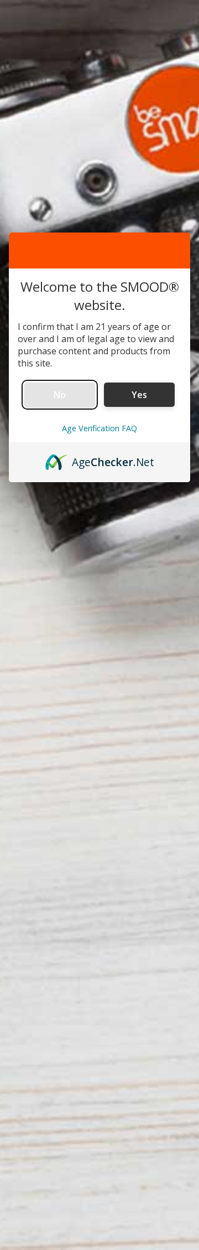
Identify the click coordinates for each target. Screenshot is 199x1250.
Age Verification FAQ (99, 428)
